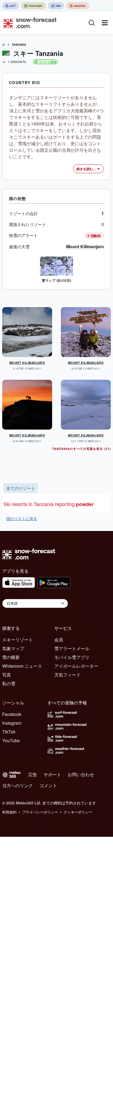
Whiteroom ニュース (22, 666)
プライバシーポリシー (40, 812)
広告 (32, 774)
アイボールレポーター (76, 666)
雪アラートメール (71, 648)
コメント (48, 785)
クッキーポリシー (78, 812)
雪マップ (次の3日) (56, 280)
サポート (52, 774)
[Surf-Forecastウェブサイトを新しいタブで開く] (10, 5)
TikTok (8, 732)
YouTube (11, 740)
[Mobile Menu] (105, 23)
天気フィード (67, 675)
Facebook (11, 714)
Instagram (11, 723)
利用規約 (9, 812)
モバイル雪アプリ (71, 657)
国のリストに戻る (21, 518)
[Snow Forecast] (28, 22)
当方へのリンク (17, 785)
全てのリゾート (20, 488)
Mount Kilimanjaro (85, 246)
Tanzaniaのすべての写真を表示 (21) (81, 449)
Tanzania (19, 45)
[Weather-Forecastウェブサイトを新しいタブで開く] (77, 5)
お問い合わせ (81, 774)
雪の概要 (11, 657)
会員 (58, 639)
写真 (6, 675)
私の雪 (8, 683)
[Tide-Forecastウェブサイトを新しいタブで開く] (56, 5)
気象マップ (13, 648)
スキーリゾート (17, 639)
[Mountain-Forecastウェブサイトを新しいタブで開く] (33, 5)
